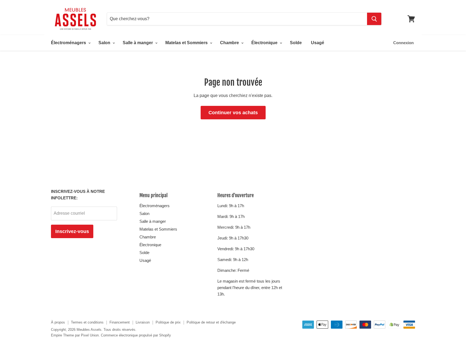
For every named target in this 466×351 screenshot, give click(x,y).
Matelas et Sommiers (187, 42)
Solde (296, 42)
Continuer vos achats (233, 112)
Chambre (230, 42)
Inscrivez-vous (72, 231)
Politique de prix (168, 322)
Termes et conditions (87, 322)
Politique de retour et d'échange (211, 322)
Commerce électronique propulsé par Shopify (136, 335)
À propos (58, 322)
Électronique (265, 42)
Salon (104, 42)
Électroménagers (69, 42)
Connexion (403, 42)
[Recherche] (374, 19)
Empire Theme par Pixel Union (75, 335)
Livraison (143, 322)
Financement (119, 322)
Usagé (317, 42)
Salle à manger (138, 42)
